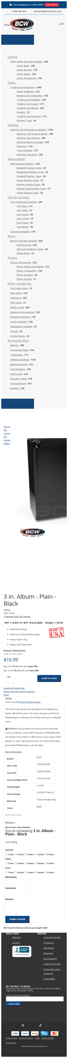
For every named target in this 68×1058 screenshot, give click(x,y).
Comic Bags (23, 65)
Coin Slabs (22, 210)
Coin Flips (22, 206)
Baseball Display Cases (29, 167)
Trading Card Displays (29, 116)
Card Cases (16, 373)
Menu (4, 36)
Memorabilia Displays (22, 163)
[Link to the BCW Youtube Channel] (28, 1025)
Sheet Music (23, 253)
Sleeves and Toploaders (30, 95)
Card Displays (17, 369)
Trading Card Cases (27, 103)
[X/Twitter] (22, 1025)
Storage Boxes (18, 383)
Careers (16, 942)
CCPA (37, 1038)
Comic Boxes (24, 73)
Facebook (8, 688)
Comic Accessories (27, 78)
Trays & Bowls (24, 150)
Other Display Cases (28, 192)
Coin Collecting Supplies (23, 201)
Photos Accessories (20, 262)
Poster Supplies (18, 321)
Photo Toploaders (27, 270)
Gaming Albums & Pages (30, 142)
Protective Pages (19, 350)
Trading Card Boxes (27, 108)
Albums (14, 345)
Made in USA (17, 307)
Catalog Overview (51, 963)
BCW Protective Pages (29, 702)
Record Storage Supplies (23, 240)
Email (22, 688)
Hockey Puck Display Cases (31, 188)
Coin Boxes (23, 226)
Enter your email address (18, 995)
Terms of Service (26, 1038)
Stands (14, 331)
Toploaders (16, 354)
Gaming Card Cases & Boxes (32, 133)
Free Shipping (50, 958)
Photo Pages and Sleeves (30, 266)
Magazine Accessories (22, 312)
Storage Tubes (18, 378)
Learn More (52, 4)
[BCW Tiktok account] (46, 1025)
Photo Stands (24, 279)
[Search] (50, 24)
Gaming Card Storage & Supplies (28, 129)
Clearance (15, 297)
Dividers (21, 112)
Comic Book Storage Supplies (26, 61)
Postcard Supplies (20, 316)
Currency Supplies (20, 231)
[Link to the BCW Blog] (40, 1025)
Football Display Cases (29, 176)
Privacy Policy (11, 1038)
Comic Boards (24, 69)
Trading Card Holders (28, 99)
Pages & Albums (25, 91)
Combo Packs (17, 336)
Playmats (22, 146)
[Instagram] (34, 1025)
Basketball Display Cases (30, 172)
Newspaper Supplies (21, 326)
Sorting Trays (24, 120)
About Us (16, 937)
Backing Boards (18, 364)
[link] (12, 57)
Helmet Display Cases (28, 184)
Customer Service (51, 937)
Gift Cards (16, 302)
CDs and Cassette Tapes (30, 249)
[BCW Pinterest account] (52, 1025)
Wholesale (48, 948)
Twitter (16, 688)
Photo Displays (25, 274)
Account (5, 400)
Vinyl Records (24, 244)
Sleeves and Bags (19, 359)
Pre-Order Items (19, 288)
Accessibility (49, 978)
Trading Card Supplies (22, 87)
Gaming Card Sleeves (28, 137)
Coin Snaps (23, 214)
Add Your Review (22, 616)
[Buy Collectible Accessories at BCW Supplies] (16, 25)
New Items (16, 293)
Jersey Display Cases (28, 180)
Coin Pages (23, 222)
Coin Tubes (23, 218)
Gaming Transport (27, 154)
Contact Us (48, 942)
